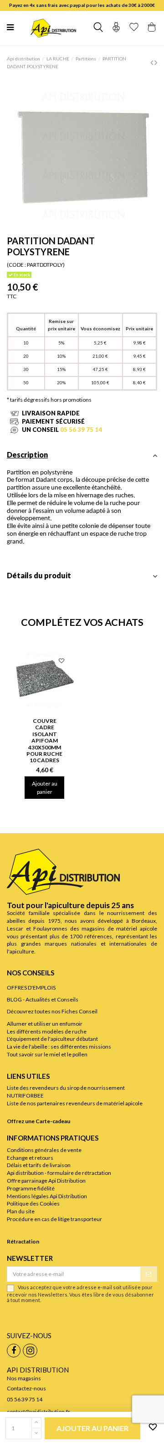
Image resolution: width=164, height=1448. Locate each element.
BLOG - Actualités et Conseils (42, 999)
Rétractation (23, 1241)
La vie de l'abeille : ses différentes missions (59, 1046)
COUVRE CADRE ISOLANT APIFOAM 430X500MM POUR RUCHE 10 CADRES (44, 740)
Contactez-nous (26, 1388)
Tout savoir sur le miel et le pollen (47, 1054)
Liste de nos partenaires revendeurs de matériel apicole (75, 1103)
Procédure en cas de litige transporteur (54, 1219)
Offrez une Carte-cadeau (38, 1121)
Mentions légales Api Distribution (47, 1196)
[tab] (82, 457)
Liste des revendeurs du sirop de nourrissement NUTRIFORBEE (66, 1091)
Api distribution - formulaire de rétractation (59, 1172)
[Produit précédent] (152, 62)
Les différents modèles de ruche (47, 1031)
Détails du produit (39, 576)
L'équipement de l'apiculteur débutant (52, 1038)
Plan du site (21, 1211)
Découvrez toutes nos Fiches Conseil (52, 1011)
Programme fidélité (31, 1188)
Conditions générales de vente (44, 1150)
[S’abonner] (148, 1274)
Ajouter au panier (44, 787)
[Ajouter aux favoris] (151, 1427)
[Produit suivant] (155, 62)
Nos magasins (24, 1378)
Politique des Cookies (33, 1203)
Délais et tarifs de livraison (39, 1165)
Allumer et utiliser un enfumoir (44, 1023)
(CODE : (16, 264)
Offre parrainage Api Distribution (46, 1180)
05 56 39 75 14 (81, 429)
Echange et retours (30, 1157)
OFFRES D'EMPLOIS (31, 987)
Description (27, 455)
